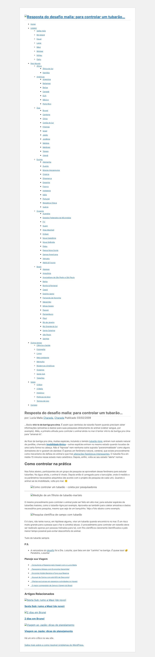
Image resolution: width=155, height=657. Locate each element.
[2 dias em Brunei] (35, 612)
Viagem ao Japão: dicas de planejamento (49, 631)
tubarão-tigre (95, 441)
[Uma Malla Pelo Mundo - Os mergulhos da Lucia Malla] (75, 17)
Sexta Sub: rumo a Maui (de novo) (45, 606)
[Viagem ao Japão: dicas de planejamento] (49, 624)
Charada (48, 417)
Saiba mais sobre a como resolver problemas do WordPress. (54, 645)
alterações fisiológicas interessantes (91, 454)
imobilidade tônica (56, 444)
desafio (50, 550)
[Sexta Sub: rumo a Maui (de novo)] (45, 600)
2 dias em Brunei (34, 618)
